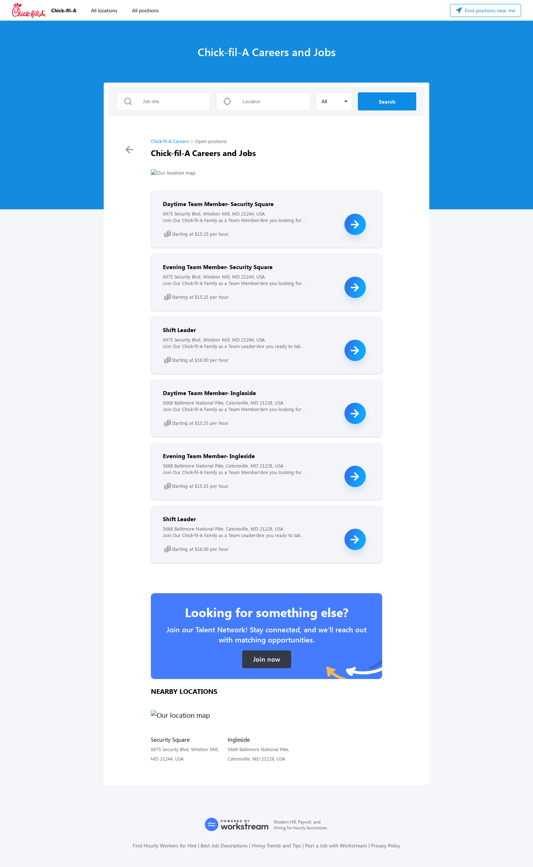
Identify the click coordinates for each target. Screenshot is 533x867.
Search (387, 101)
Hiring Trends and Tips (276, 845)
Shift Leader (179, 330)
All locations (104, 10)
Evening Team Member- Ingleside (209, 456)
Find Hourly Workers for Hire (165, 845)
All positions (145, 10)
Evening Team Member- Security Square (218, 267)
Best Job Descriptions (224, 845)
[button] (334, 101)
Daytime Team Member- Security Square (218, 204)
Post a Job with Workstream (336, 845)
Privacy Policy (385, 845)
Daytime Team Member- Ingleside (209, 393)
